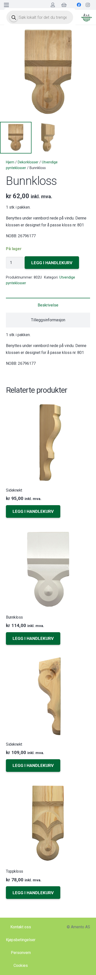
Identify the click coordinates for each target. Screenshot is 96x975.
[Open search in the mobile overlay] (40, 17)
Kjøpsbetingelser (20, 939)
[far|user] (53, 5)
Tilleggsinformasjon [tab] (48, 320)
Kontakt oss (20, 927)
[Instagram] (87, 4)
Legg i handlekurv (51, 262)
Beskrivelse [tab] (48, 305)
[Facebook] (79, 4)
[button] (33, 511)
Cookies (21, 965)
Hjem (10, 162)
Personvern (21, 952)
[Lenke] (86, 17)
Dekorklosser (28, 162)
